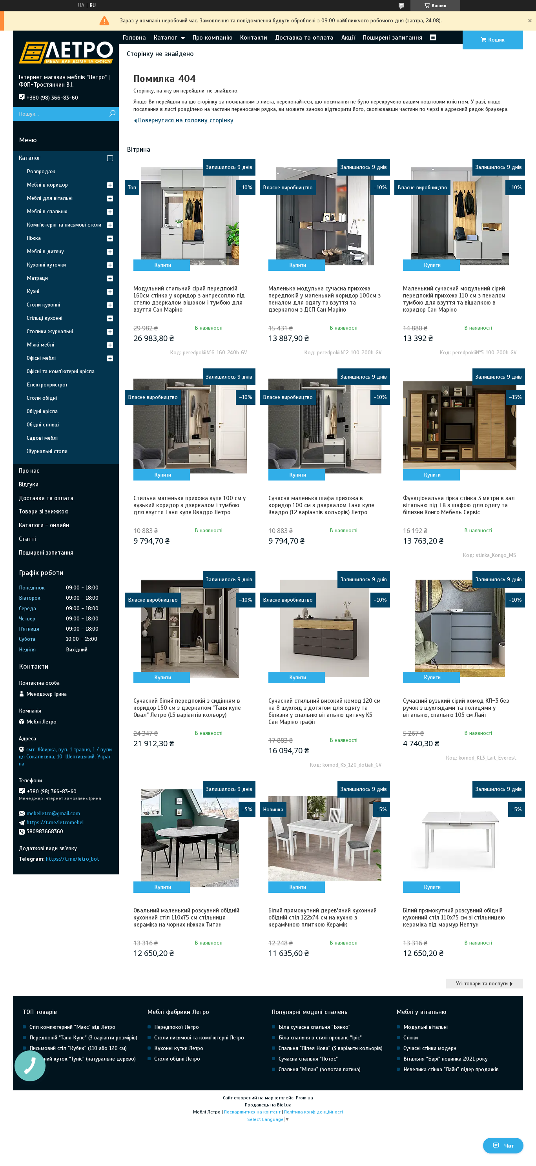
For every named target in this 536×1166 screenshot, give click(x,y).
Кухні (33, 291)
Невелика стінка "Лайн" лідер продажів (451, 1069)
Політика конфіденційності (313, 1112)
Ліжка (34, 238)
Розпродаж (41, 171)
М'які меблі (40, 344)
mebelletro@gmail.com (53, 813)
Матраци (37, 278)
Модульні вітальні (425, 1027)
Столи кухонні (43, 304)
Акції (348, 38)
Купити (162, 265)
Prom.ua (304, 1098)
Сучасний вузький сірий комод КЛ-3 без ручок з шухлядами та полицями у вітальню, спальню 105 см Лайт (456, 707)
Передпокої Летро (176, 1027)
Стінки (410, 1037)
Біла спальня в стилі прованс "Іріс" (320, 1037)
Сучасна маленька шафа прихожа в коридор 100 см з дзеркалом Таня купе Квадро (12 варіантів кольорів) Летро (321, 505)
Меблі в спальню (47, 211)
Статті (27, 538)
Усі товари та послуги (482, 983)
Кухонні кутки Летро (178, 1048)
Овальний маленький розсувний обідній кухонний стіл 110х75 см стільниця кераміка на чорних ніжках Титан (186, 917)
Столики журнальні (50, 331)
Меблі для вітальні (50, 198)
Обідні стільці (43, 424)
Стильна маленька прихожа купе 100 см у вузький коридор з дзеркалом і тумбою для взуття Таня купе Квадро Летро (189, 505)
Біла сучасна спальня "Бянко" (314, 1027)
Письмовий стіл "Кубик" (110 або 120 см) (78, 1048)
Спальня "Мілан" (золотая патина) (320, 1069)
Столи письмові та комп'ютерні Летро (199, 1037)
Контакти (253, 38)
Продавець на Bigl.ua (268, 1105)
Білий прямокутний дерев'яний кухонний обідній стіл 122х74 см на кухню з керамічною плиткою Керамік (322, 917)
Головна (134, 38)
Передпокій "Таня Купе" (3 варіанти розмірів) (83, 1037)
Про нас (29, 470)
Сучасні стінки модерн (429, 1048)
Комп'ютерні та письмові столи (64, 224)
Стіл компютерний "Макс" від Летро (72, 1027)
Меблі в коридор (47, 184)
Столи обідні (42, 398)
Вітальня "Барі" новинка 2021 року (445, 1058)
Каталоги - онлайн (44, 525)
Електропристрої (47, 384)
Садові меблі (42, 438)
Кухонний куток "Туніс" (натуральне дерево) (82, 1058)
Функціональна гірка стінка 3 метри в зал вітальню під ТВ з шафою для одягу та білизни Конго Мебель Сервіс (459, 505)
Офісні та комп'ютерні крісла (61, 371)
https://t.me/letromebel (55, 822)
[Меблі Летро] (66, 52)
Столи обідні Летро (177, 1058)
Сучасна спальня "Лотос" (308, 1058)
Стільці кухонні (44, 318)
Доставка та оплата (304, 38)
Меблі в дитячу (45, 251)
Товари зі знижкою (44, 511)
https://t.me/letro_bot (72, 859)
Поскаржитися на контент (252, 1112)
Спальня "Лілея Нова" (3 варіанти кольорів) (331, 1048)
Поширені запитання (392, 38)
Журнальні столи (47, 451)
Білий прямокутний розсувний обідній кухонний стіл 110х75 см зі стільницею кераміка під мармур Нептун (454, 917)
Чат (509, 1145)
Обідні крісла (42, 411)
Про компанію (212, 38)
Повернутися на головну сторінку (185, 120)
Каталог (165, 38)
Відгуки (28, 484)
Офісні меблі (41, 358)
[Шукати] (112, 114)
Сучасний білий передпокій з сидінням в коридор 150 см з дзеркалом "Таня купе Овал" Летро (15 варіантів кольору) (187, 707)
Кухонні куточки (46, 264)
